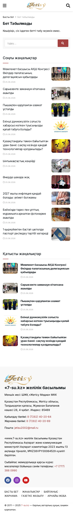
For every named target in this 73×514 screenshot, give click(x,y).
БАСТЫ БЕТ (11, 491)
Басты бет (8, 17)
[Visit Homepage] (36, 5)
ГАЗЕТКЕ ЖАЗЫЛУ (32, 495)
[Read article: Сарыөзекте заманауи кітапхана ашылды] (60, 93)
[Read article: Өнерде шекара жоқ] (60, 182)
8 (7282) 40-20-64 (39, 416)
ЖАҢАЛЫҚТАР (31, 491)
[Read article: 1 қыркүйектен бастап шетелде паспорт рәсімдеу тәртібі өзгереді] (60, 234)
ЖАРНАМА (10, 495)
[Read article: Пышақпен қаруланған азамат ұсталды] (60, 110)
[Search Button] (68, 5)
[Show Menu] (4, 5)
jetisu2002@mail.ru (26, 427)
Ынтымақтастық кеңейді (19, 161)
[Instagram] (16, 480)
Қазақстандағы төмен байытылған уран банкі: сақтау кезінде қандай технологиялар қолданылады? (25, 145)
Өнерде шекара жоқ (16, 177)
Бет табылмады (26, 17)
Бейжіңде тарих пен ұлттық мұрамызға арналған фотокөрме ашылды (24, 213)
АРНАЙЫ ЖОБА (57, 495)
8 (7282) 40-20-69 (38, 421)
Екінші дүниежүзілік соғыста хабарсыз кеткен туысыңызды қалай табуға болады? (22, 125)
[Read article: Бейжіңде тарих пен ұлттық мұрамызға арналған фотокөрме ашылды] (60, 214)
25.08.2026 (10, 82)
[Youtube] (25, 480)
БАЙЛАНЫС (51, 491)
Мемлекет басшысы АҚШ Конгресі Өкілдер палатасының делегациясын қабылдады (26, 73)
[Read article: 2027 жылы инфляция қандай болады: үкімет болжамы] (60, 198)
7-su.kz (25, 505)
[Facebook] (7, 480)
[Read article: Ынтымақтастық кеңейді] (60, 166)
